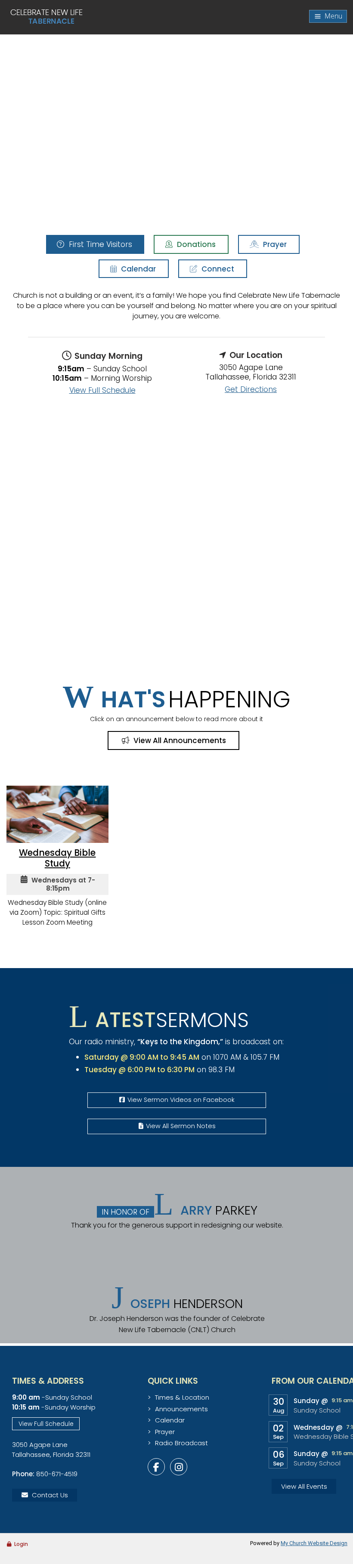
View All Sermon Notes (181, 1126)
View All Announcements (179, 740)
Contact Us (50, 1494)
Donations (195, 244)
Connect (217, 269)
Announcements (181, 1408)
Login (21, 1544)
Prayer (274, 244)
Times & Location (182, 1397)
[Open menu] (328, 16)
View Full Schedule (102, 390)
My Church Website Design (314, 1543)
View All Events (304, 1486)
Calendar (137, 269)
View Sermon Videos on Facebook (181, 1099)
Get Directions (251, 389)
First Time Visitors (99, 244)
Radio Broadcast (181, 1442)
